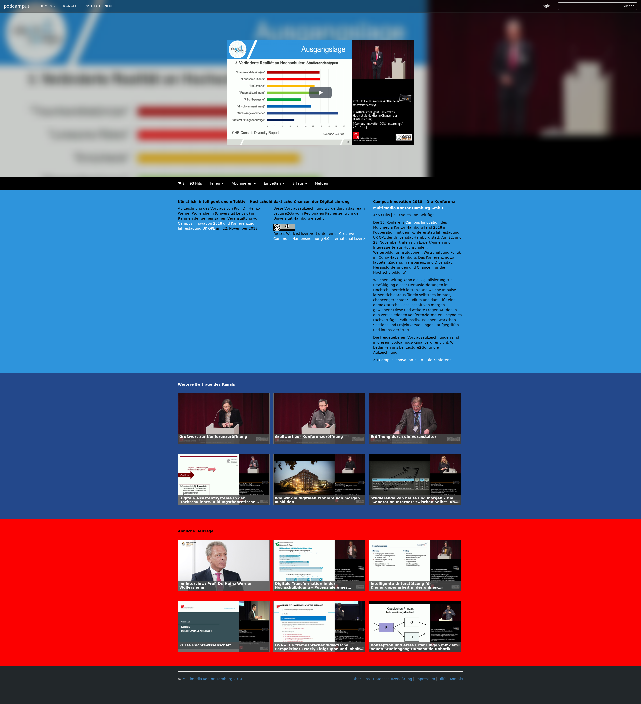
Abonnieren (242, 184)
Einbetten (273, 184)
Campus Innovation (422, 222)
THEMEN (45, 6)
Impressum (425, 679)
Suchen (628, 6)
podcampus (17, 6)
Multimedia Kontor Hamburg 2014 (212, 679)
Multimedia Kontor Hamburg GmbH (408, 208)
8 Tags (298, 184)
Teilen (215, 184)
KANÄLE (70, 6)
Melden (321, 184)
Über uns (361, 679)
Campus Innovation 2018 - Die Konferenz (415, 360)
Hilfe (442, 679)
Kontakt (456, 679)
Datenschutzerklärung (392, 679)
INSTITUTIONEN (98, 6)
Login (545, 6)
